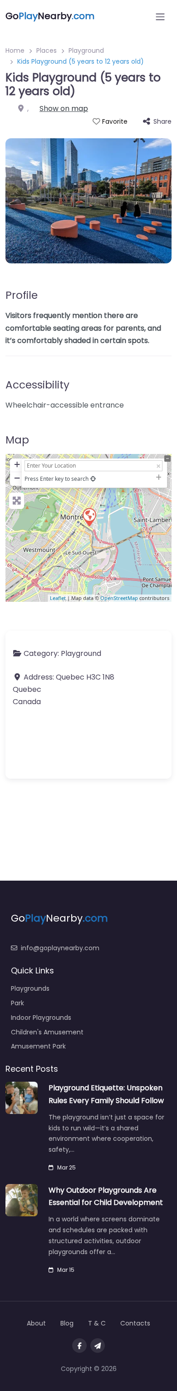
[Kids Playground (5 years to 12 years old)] (89, 516)
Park (17, 1003)
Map (17, 440)
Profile (21, 295)
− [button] (17, 478)
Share (162, 121)
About (36, 1323)
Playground (86, 50)
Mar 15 (65, 1270)
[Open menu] (160, 16)
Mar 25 (66, 1167)
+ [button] (17, 464)
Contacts (135, 1323)
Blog (67, 1323)
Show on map (63, 108)
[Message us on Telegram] (97, 1345)
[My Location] (93, 479)
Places (46, 50)
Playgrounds (30, 988)
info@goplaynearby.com (60, 948)
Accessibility (37, 385)
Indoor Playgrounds (41, 1017)
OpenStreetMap (119, 598)
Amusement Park (38, 1046)
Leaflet (58, 598)
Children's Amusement (47, 1032)
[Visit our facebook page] (79, 1345)
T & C (97, 1323)
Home (15, 50)
